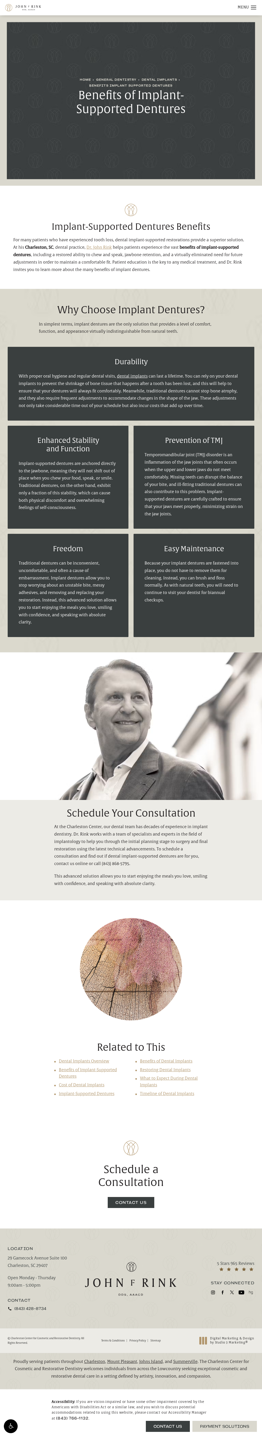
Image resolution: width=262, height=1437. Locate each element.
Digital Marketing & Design (232, 1341)
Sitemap (155, 1340)
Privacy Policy (137, 1340)
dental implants (132, 376)
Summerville (185, 1361)
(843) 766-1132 (72, 1418)
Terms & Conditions (113, 1340)
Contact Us (131, 1202)
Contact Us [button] (168, 1426)
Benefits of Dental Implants (166, 1061)
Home (85, 79)
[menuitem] (213, 1292)
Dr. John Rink (99, 247)
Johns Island (151, 1361)
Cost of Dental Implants (81, 1085)
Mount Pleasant (122, 1361)
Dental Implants (159, 79)
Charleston (94, 1361)
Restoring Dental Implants (165, 1069)
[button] (11, 1426)
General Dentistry (116, 79)
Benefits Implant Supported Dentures (131, 85)
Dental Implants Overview (84, 1061)
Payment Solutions (224, 1426)
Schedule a (131, 1176)
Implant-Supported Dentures (86, 1093)
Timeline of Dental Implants (167, 1093)
